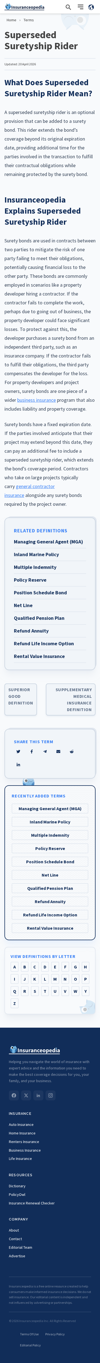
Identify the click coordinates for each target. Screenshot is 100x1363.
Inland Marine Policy (50, 822)
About (14, 1230)
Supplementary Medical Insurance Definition (74, 699)
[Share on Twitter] (18, 751)
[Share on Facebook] (31, 751)
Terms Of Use (29, 1334)
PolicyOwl (17, 1194)
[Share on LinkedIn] (18, 764)
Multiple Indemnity (50, 835)
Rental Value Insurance (50, 928)
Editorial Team (20, 1247)
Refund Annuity (50, 901)
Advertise (17, 1255)
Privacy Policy (55, 1334)
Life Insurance (20, 1158)
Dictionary (17, 1185)
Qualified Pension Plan (50, 888)
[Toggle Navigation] (80, 6)
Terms (29, 19)
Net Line (50, 875)
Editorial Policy (30, 1345)
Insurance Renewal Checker (32, 1203)
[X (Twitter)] (26, 1095)
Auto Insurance (21, 1124)
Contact (15, 1238)
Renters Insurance (24, 1141)
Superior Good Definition (20, 696)
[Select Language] (91, 7)
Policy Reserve (50, 848)
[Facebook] (14, 1095)
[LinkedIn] (38, 1095)
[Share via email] (58, 751)
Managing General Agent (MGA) (50, 808)
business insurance (36, 400)
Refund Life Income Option (50, 915)
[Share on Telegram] (45, 751)
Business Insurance (25, 1150)
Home (11, 19)
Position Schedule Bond (50, 861)
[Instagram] (51, 1095)
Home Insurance (22, 1133)
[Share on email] (71, 751)
